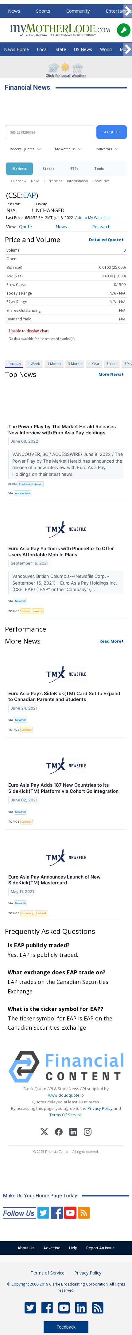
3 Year (112, 363)
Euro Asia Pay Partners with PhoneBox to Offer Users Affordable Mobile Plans (61, 552)
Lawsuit (38, 611)
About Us (25, 1248)
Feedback (66, 1327)
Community (78, 11)
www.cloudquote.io (66, 1095)
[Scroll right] (127, 11)
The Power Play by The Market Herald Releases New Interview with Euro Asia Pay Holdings (62, 430)
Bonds (25, 611)
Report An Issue (100, 1248)
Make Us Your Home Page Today (40, 1196)
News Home (16, 49)
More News (110, 374)
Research (101, 226)
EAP (29, 195)
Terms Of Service (65, 1115)
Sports (43, 11)
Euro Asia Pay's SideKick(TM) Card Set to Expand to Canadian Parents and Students (64, 697)
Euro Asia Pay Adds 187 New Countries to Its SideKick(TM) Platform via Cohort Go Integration (63, 788)
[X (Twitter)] (44, 1133)
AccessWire (22, 493)
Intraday (14, 363)
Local (42, 49)
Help (73, 1248)
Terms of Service (47, 1273)
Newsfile (20, 601)
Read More (110, 641)
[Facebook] (58, 1133)
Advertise (51, 1248)
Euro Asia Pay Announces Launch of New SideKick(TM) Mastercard (54, 880)
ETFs (74, 168)
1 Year (94, 363)
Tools (99, 168)
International (77, 180)
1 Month (54, 363)
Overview (18, 180)
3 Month (75, 363)
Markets (19, 168)
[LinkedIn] (73, 1133)
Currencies (53, 180)
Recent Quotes (22, 149)
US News (83, 49)
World (106, 49)
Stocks (48, 168)
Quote (25, 226)
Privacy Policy (100, 1108)
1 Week (34, 363)
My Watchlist (65, 149)
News (14, 11)
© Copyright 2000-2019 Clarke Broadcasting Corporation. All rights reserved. (66, 1287)
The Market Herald (30, 484)
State (61, 49)
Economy (27, 913)
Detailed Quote (105, 239)
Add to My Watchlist (92, 217)
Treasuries (101, 180)
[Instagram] (87, 1133)
